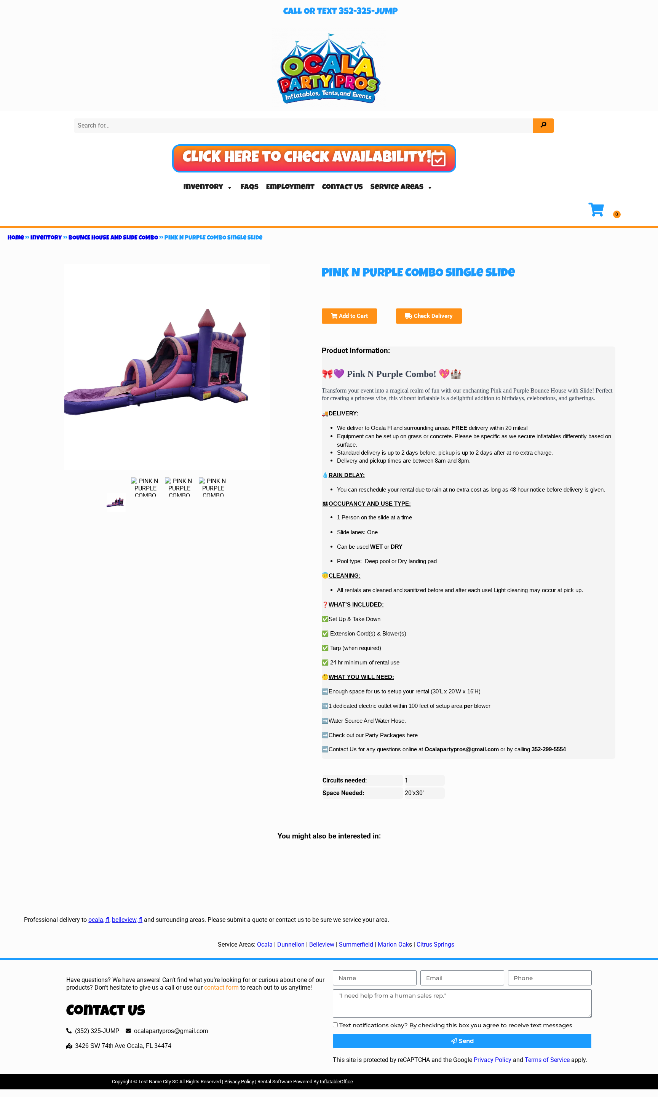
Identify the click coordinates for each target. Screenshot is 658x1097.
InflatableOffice (336, 1081)
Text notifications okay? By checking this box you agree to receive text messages (455, 1025)
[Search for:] (304, 125)
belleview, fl (127, 919)
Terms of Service (547, 1059)
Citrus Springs (435, 944)
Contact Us (342, 188)
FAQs (250, 188)
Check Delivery (432, 316)
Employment (290, 188)
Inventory (203, 188)
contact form (221, 987)
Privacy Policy (492, 1059)
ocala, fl (98, 919)
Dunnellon (291, 944)
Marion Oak (393, 944)
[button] (314, 158)
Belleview (321, 944)
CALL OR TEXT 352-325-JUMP (340, 12)
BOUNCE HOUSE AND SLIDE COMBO (113, 238)
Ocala (265, 944)
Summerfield (356, 944)
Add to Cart (352, 316)
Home (16, 238)
